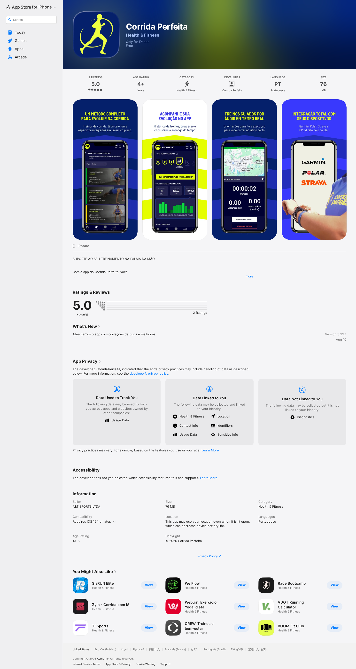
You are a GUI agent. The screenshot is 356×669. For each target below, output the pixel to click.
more (249, 276)
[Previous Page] (67, 169)
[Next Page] (351, 169)
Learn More (210, 450)
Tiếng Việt (237, 649)
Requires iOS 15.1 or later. (92, 521)
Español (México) (105, 649)
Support (165, 664)
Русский (138, 649)
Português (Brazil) (214, 649)
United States (81, 649)
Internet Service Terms (87, 664)
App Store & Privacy (118, 664)
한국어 (194, 649)
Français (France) (175, 649)
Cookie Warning (145, 664)
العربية (124, 649)
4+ (75, 541)
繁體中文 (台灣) (257, 649)
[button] (31, 32)
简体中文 (154, 649)
